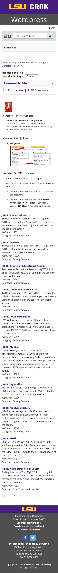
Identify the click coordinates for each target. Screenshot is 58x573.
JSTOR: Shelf (9, 438)
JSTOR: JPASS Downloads (16, 316)
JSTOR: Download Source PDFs (19, 289)
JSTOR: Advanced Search (16, 215)
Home (5, 62)
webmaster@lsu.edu (29, 522)
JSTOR (17, 65)
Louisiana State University (36, 564)
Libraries (6, 65)
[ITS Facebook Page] (25, 538)
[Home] (5, 36)
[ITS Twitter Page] (33, 538)
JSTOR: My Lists (11, 347)
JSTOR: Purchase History (16, 407)
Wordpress (29, 19)
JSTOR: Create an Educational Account (24, 265)
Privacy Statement (29, 529)
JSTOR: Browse (10, 242)
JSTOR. (17, 143)
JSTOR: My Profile (12, 384)
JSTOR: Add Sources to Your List (20, 468)
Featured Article (15, 83)
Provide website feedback (29, 526)
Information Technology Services (29, 543)
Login (52, 27)
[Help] (9, 36)
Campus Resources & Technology (28, 62)
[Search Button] (50, 36)
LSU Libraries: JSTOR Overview (26, 90)
